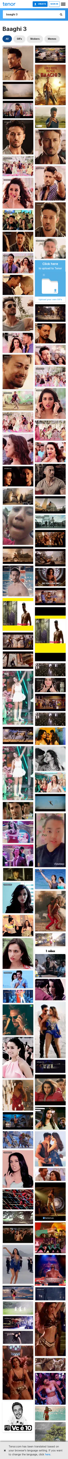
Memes (52, 38)
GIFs (19, 38)
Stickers (35, 38)
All (7, 38)
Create (42, 4)
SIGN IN (54, 4)
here (47, 1454)
